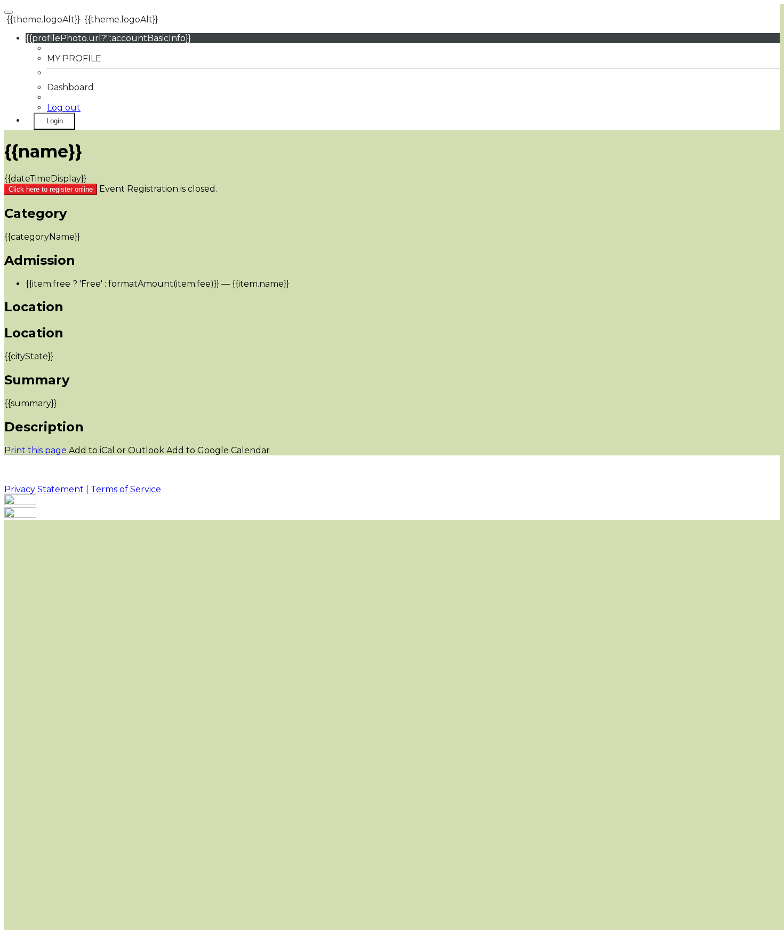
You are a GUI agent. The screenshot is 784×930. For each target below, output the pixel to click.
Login (54, 121)
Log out (64, 108)
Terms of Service (126, 489)
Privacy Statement (44, 489)
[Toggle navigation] (8, 12)
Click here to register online (51, 189)
